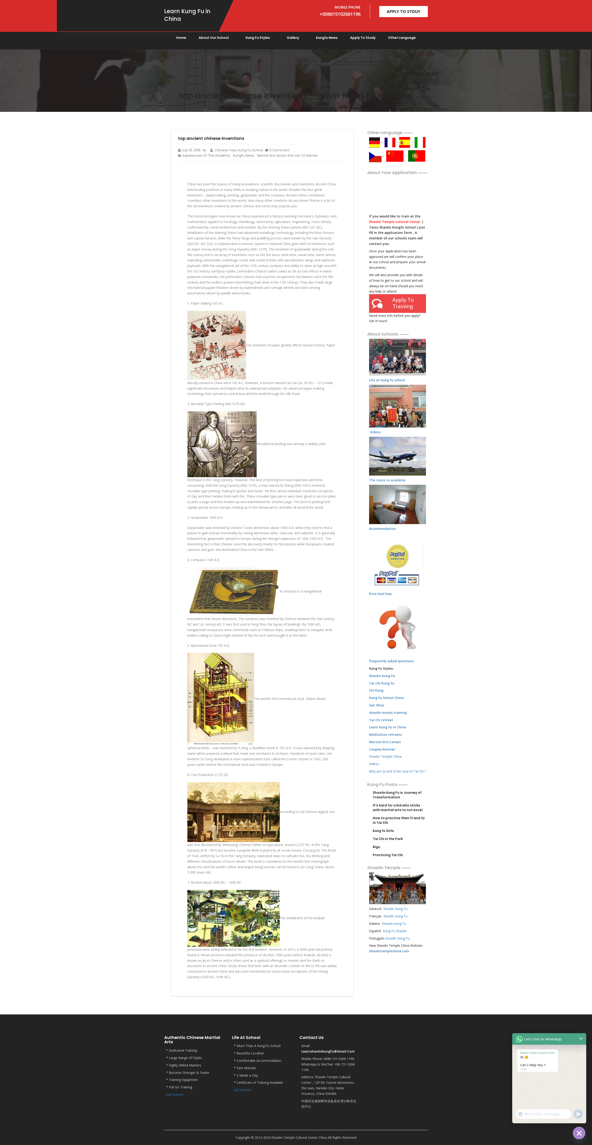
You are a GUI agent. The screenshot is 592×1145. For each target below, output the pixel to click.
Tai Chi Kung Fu (381, 683)
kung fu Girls (383, 830)
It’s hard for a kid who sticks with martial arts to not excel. (398, 807)
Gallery (293, 37)
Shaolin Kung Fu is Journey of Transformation (397, 795)
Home (181, 37)
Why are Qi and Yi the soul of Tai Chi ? (397, 771)
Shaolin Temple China (385, 756)
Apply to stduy (403, 11)
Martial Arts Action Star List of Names (287, 155)
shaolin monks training (388, 712)
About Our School (214, 37)
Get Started (174, 1094)
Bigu (376, 847)
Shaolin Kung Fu (395, 909)
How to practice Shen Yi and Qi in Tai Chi (399, 820)
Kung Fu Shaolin (395, 931)
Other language (402, 37)
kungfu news (327, 37)
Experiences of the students (206, 155)
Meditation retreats (385, 734)
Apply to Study (363, 37)
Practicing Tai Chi (388, 855)
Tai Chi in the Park (388, 839)
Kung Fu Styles (258, 37)
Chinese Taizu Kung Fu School (238, 150)
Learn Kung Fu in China (387, 727)
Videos (374, 764)
